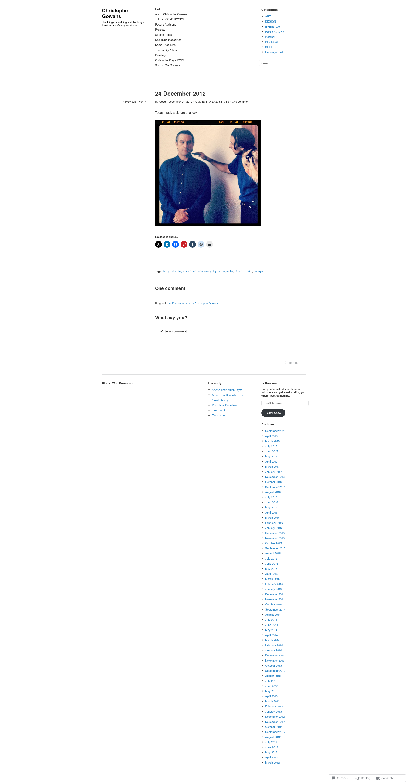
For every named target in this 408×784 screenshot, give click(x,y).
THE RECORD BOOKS (169, 19)
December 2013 (275, 655)
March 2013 (272, 701)
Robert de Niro (243, 271)
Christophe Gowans (115, 13)
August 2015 (273, 553)
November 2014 (275, 599)
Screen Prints (163, 35)
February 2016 (274, 523)
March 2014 (272, 640)
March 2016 (272, 518)
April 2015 (271, 574)
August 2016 (273, 492)
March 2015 (272, 579)
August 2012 (273, 737)
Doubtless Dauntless (225, 405)
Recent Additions (165, 24)
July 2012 (271, 742)
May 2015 (271, 569)
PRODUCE (272, 42)
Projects (160, 29)
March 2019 (272, 441)
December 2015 (275, 533)
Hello (158, 9)
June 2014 (271, 625)
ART (268, 16)
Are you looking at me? (177, 271)
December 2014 (275, 594)
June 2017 (271, 451)
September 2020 (275, 431)
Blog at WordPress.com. (118, 383)
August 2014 (273, 614)
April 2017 (271, 461)
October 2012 (273, 727)
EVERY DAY (273, 26)
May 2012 (271, 752)
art (194, 271)
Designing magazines (168, 40)
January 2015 (273, 589)
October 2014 (273, 604)
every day (210, 271)
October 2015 (273, 543)
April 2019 (271, 436)
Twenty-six (218, 415)
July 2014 (271, 620)
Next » (143, 101)
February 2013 (274, 706)
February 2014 (274, 645)
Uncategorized (274, 52)
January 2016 (273, 528)
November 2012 (275, 722)
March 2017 (272, 466)
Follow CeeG (273, 413)
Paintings (161, 55)
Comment (291, 362)
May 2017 (271, 456)
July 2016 (271, 497)
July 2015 (271, 558)
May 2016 (271, 507)
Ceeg (162, 101)
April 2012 (271, 757)
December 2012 (275, 716)
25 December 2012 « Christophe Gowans (193, 303)
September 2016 (275, 487)
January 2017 (273, 472)
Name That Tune (165, 45)
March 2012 (272, 762)
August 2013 (273, 676)
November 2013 (275, 660)
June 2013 (271, 686)
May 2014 (271, 630)
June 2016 (271, 502)
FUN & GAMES (275, 32)
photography (225, 271)
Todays (258, 271)
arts (200, 271)
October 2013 (273, 665)
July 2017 (271, 446)
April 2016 (271, 512)
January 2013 (273, 711)
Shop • (167, 65)
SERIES (270, 47)
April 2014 (271, 635)
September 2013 (275, 671)
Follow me (269, 383)
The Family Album (166, 50)
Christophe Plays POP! (169, 60)
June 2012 (271, 747)
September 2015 (275, 548)
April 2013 (271, 696)
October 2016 (273, 482)
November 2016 (275, 477)
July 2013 (271, 681)
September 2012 (275, 732)
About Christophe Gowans (171, 14)
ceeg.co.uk (219, 410)
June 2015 (271, 563)
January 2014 (273, 650)
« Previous (129, 101)
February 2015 (274, 584)
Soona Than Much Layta (227, 390)
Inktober (270, 37)
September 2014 (275, 609)
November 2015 (275, 538)
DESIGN (270, 21)
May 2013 (271, 691)
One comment (240, 101)
